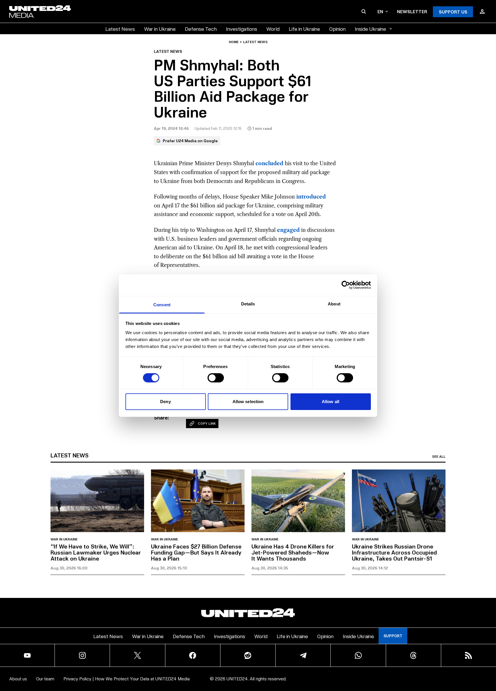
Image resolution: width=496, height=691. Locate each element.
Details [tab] (248, 303)
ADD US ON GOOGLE (347, 669)
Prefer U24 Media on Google (190, 140)
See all (438, 456)
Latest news (255, 42)
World (273, 28)
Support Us (453, 11)
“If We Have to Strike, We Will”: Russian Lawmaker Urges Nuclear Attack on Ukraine (96, 552)
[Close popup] (489, 655)
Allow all (330, 401)
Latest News (120, 28)
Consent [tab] (161, 304)
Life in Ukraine (304, 28)
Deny (165, 401)
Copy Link (207, 423)
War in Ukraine (160, 28)
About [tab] (334, 303)
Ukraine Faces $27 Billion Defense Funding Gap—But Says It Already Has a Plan (196, 552)
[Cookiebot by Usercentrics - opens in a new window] (346, 285)
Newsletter (412, 11)
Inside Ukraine (370, 28)
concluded (269, 163)
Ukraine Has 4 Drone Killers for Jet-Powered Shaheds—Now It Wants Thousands (292, 552)
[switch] (216, 377)
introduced (311, 197)
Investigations (241, 28)
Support (392, 635)
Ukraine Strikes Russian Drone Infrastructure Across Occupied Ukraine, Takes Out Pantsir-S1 (394, 552)
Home (234, 42)
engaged (288, 230)
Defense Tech (201, 28)
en (380, 11)
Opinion (337, 28)
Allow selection (248, 401)
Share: (161, 417)
